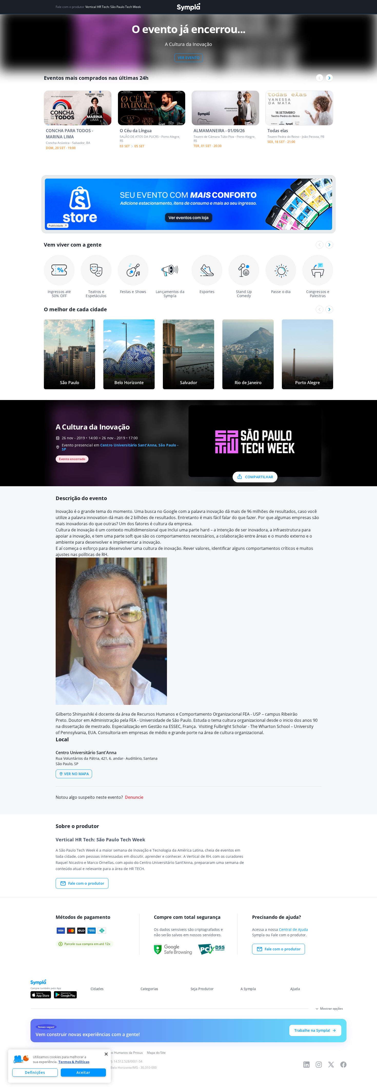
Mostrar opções (331, 1008)
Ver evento (189, 57)
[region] (59, 1066)
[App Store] (41, 994)
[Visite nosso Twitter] (331, 1064)
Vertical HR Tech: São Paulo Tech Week (113, 7)
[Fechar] (106, 1054)
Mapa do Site (156, 1052)
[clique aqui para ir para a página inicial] (188, 7)
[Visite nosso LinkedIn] (306, 1064)
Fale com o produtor (86, 883)
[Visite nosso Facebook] (343, 1064)
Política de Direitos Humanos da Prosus (115, 1052)
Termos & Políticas (73, 1061)
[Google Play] (65, 994)
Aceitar (83, 1072)
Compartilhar (259, 476)
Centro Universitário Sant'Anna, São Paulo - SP (120, 447)
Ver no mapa (76, 773)
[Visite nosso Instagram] (319, 1064)
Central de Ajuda (293, 929)
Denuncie (134, 797)
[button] (21, 1059)
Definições (35, 1072)
